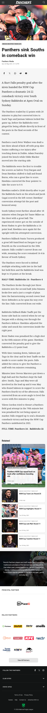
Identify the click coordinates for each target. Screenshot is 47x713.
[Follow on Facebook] (35, 670)
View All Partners (23, 660)
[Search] (44, 2)
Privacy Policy (28, 695)
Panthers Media (8, 61)
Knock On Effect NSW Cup (12, 44)
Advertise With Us (33, 700)
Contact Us (22, 700)
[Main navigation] (3, 2)
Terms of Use (18, 695)
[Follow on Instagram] (43, 670)
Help (16, 700)
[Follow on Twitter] (39, 670)
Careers (10, 700)
